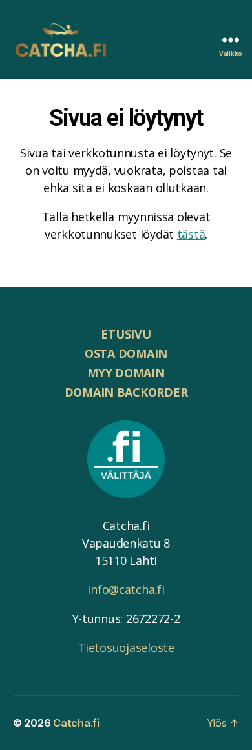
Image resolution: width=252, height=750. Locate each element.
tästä (191, 234)
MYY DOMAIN (125, 372)
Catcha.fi (76, 722)
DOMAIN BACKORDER (126, 392)
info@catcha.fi (125, 589)
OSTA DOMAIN (126, 353)
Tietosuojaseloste (126, 647)
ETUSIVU (126, 334)
